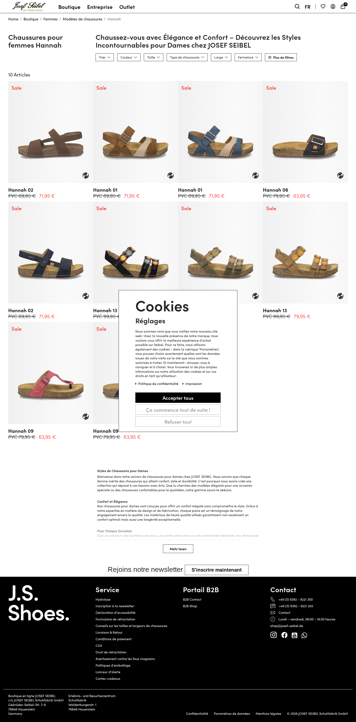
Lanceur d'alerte (108, 672)
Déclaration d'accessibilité (115, 612)
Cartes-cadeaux (108, 678)
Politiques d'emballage (113, 665)
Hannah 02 (20, 189)
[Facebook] (284, 635)
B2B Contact (192, 599)
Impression (193, 383)
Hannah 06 (275, 189)
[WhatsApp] (304, 635)
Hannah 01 (105, 189)
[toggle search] (297, 6)
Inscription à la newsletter (115, 606)
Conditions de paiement (113, 639)
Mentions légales (268, 713)
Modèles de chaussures (82, 18)
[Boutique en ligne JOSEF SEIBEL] (29, 5)
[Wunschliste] (323, 6)
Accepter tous (178, 397)
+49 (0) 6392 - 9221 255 (296, 606)
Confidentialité (197, 713)
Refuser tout (178, 421)
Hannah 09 (21, 430)
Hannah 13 (275, 310)
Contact (284, 612)
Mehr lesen (178, 548)
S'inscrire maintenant (217, 570)
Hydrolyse (103, 599)
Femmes (50, 18)
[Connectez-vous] (333, 6)
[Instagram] (273, 635)
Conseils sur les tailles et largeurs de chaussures (131, 626)
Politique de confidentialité (158, 383)
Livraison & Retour (109, 632)
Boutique (30, 18)
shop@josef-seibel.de (286, 626)
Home (13, 18)
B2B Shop (190, 606)
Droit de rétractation (111, 652)
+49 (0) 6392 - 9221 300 (296, 599)
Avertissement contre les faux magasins (125, 658)
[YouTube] (294, 635)
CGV (99, 645)
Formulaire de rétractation (115, 619)
